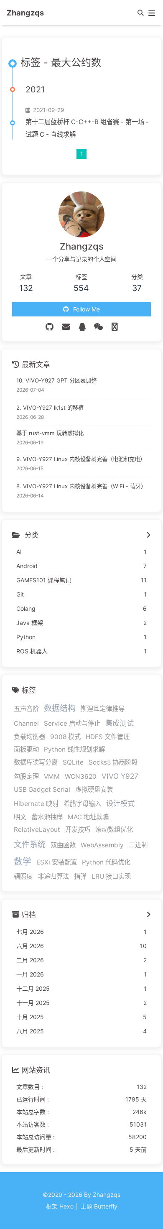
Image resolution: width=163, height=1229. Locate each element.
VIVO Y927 (120, 776)
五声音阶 (26, 709)
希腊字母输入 (82, 804)
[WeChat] (98, 327)
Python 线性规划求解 (74, 749)
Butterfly (105, 1206)
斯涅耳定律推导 (103, 709)
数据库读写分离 (36, 762)
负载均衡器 (29, 737)
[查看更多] (148, 535)
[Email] (66, 327)
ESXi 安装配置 (56, 862)
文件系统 (30, 844)
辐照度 (23, 876)
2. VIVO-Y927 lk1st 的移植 (50, 407)
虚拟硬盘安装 (94, 789)
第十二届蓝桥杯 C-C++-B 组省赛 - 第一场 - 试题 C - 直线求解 (87, 128)
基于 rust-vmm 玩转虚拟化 (50, 433)
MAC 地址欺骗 (88, 817)
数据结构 (60, 708)
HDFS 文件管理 (108, 737)
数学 (22, 861)
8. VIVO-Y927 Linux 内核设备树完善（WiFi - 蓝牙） (81, 486)
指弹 (80, 876)
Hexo (66, 1206)
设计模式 (120, 803)
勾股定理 (26, 776)
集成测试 (119, 723)
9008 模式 (65, 737)
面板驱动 (26, 749)
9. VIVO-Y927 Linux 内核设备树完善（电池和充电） (80, 459)
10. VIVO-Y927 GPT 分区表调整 (56, 380)
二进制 (138, 845)
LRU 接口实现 (111, 876)
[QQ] (82, 327)
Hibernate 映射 (36, 804)
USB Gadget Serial (42, 789)
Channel (26, 723)
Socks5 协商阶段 (113, 762)
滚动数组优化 (114, 830)
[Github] (49, 327)
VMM (52, 776)
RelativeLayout (37, 830)
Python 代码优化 (106, 862)
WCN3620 (81, 776)
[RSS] (115, 327)
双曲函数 (63, 845)
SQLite (73, 762)
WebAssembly (102, 845)
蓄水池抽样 (47, 817)
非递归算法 (53, 876)
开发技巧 (77, 830)
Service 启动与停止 (72, 723)
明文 (20, 817)
